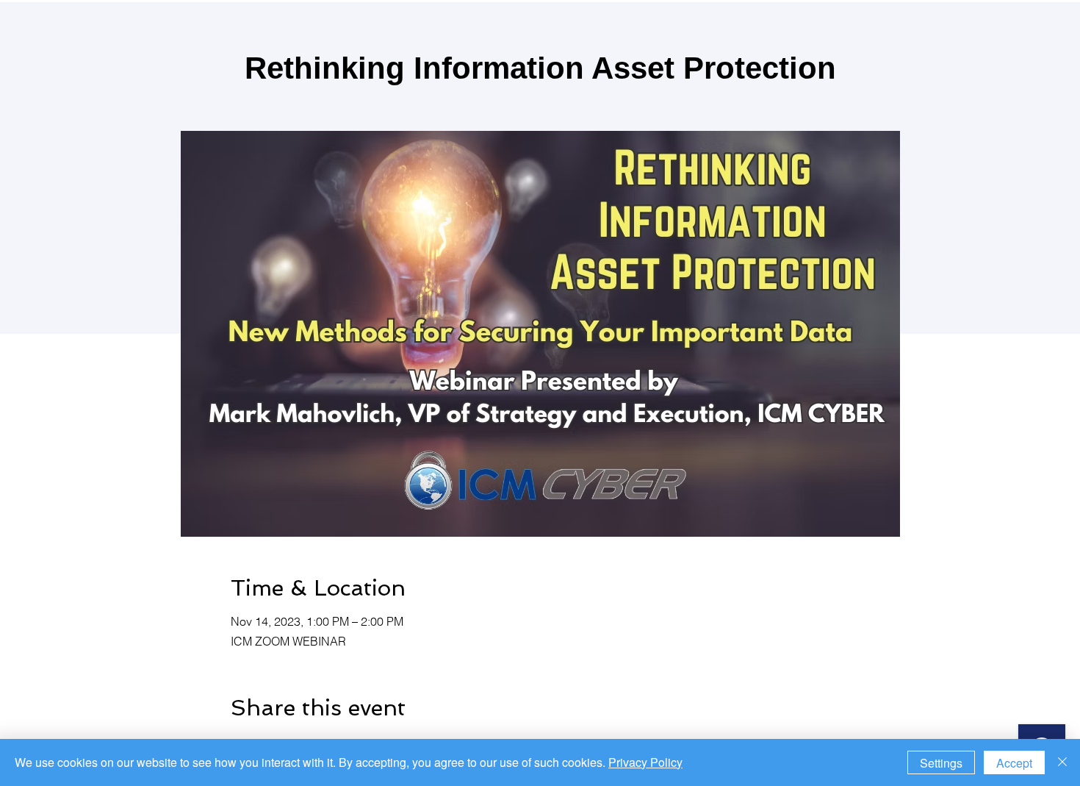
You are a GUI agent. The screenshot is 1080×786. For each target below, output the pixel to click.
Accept (1014, 762)
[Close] (1062, 762)
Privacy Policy (645, 762)
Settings (941, 762)
